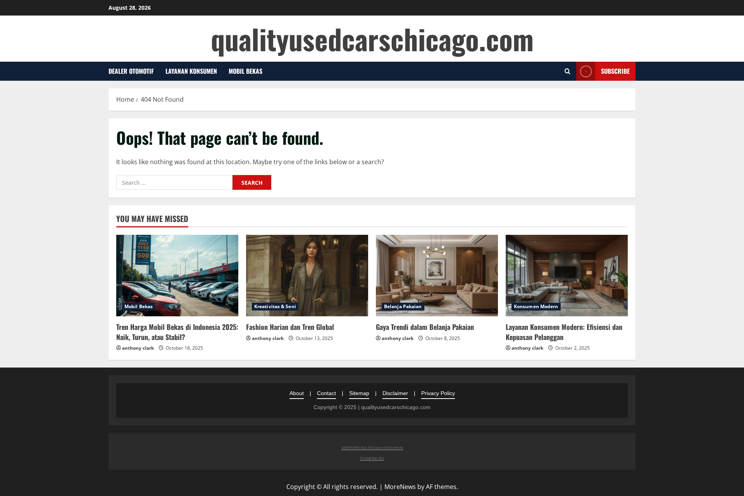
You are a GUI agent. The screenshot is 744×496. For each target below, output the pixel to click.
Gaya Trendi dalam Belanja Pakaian (425, 327)
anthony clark (138, 348)
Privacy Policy (438, 393)
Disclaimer (395, 393)
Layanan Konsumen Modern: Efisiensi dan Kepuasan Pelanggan (564, 332)
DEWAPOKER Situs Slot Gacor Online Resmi (372, 447)
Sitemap (359, 393)
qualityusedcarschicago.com (372, 38)
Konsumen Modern (536, 306)
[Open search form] (567, 71)
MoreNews (400, 486)
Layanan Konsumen (191, 71)
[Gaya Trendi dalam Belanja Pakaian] (437, 275)
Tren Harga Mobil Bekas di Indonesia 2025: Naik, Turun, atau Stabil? (177, 332)
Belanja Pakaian (403, 306)
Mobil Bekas (245, 71)
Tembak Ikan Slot (372, 458)
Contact (326, 393)
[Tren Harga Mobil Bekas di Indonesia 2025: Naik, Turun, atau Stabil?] (177, 275)
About (296, 393)
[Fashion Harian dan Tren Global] (307, 275)
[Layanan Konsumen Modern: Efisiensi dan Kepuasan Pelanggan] (567, 275)
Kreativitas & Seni (275, 306)
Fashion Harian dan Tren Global (290, 327)
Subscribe (615, 71)
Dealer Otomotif (131, 71)
